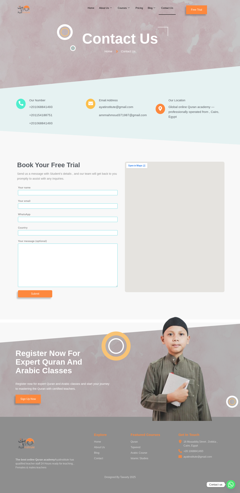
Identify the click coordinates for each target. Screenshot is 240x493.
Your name (24, 187)
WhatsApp (24, 214)
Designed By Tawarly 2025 (120, 477)
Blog (150, 8)
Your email (24, 200)
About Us (104, 8)
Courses (122, 8)
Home (91, 8)
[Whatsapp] (230, 484)
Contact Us (167, 8)
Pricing (139, 8)
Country (23, 227)
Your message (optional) (32, 241)
